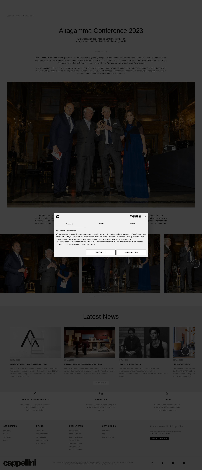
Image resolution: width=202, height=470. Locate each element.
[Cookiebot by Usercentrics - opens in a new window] (131, 216)
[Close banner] (145, 216)
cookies (65, 234)
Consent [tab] (69, 224)
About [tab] (132, 223)
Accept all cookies (131, 252)
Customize (99, 252)
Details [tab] (101, 223)
